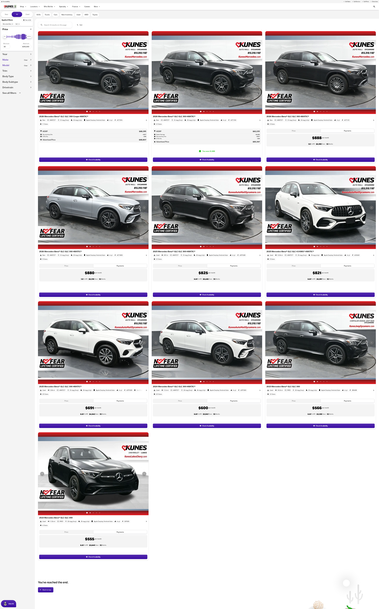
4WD (86, 15)
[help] (41, 134)
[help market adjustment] (154, 134)
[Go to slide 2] (90, 111)
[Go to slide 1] (87, 111)
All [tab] (17, 14)
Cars (55, 15)
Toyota (94, 15)
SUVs (39, 15)
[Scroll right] (146, 120)
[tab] (293, 131)
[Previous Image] (42, 73)
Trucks (47, 15)
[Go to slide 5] (99, 111)
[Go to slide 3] (93, 111)
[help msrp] (41, 131)
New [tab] (6, 14)
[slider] (5, 36)
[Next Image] (144, 73)
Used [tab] (27, 14)
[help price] (41, 139)
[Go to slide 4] (96, 111)
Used (78, 15)
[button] (46, 72)
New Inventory (66, 15)
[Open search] (374, 6)
